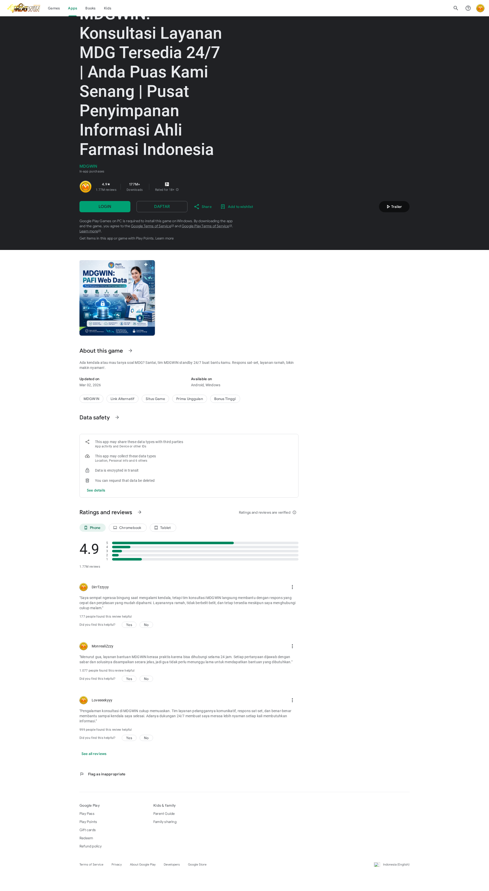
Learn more (88, 231)
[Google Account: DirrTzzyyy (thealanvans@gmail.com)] (480, 8)
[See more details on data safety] (96, 490)
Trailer (393, 207)
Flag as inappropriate (102, 774)
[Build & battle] (155, 399)
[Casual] (189, 399)
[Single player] (225, 399)
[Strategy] (122, 399)
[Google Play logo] (23, 8)
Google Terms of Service (151, 226)
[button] (177, 190)
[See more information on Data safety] (117, 417)
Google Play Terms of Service (205, 226)
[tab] (54, 8)
